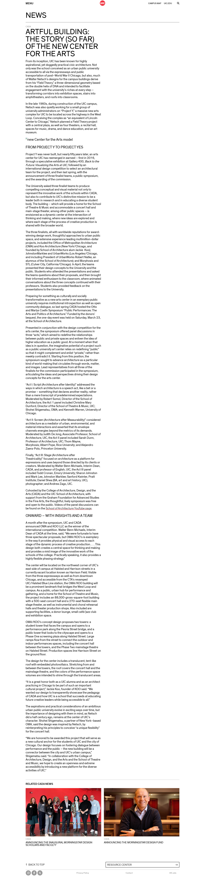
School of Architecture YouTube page (69, 508)
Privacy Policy (82, 873)
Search (178, 3)
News (36, 15)
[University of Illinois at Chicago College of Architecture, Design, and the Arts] (102, 3)
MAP (154, 3)
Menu (29, 3)
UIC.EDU (168, 3)
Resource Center (119, 864)
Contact (129, 873)
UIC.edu (172, 873)
